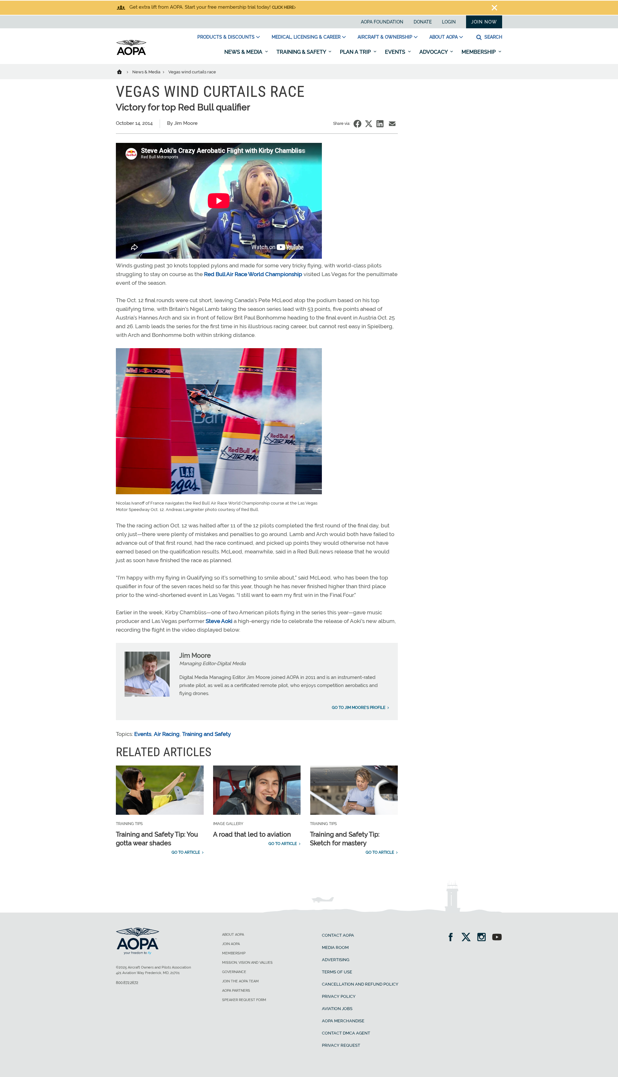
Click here (283, 7)
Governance (234, 972)
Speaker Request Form (244, 1000)
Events (396, 52)
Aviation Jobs (337, 1008)
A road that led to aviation (252, 834)
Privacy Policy (339, 996)
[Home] (123, 71)
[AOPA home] (131, 54)
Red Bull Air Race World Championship (253, 274)
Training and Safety (206, 734)
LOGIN (449, 21)
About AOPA (443, 37)
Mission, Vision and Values (247, 963)
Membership (479, 52)
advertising (335, 959)
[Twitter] (468, 938)
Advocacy (434, 52)
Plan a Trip (356, 52)
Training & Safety (301, 52)
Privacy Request (341, 1045)
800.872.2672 (127, 982)
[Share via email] (392, 124)
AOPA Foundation (382, 21)
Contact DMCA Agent (346, 1033)
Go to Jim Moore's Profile (358, 707)
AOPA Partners (236, 991)
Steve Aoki (219, 621)
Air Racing (167, 734)
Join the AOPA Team (240, 981)
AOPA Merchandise (343, 1020)
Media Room (335, 947)
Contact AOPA (338, 935)
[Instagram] (483, 938)
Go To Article (186, 852)
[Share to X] (369, 124)
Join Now (484, 21)
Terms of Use (337, 972)
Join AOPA (231, 944)
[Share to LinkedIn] (380, 124)
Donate (423, 21)
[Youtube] (497, 938)
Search (492, 37)
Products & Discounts (226, 37)
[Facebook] (452, 938)
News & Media (244, 52)
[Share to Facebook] (357, 124)
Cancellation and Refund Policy (360, 984)
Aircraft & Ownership (385, 37)
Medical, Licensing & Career (306, 37)
